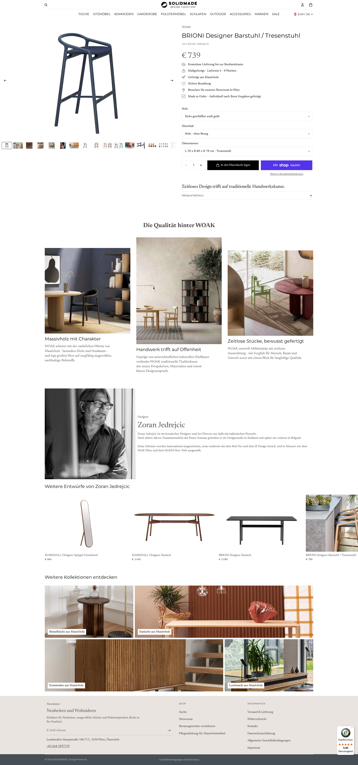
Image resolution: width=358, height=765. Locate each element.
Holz (185, 108)
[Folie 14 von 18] (152, 145)
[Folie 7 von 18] (74, 145)
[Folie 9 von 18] (96, 145)
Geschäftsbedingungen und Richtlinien (179, 760)
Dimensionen (190, 143)
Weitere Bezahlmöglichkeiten (286, 174)
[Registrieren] (169, 730)
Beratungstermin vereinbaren (197, 726)
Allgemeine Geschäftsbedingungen (269, 740)
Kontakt (252, 726)
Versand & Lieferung (260, 711)
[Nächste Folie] (173, 81)
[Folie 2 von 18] (18, 145)
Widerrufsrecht (256, 718)
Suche (183, 711)
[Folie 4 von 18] (40, 145)
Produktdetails (192, 195)
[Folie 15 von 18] (163, 145)
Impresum (253, 747)
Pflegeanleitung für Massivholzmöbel (202, 733)
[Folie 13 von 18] (141, 145)
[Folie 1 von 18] (7, 145)
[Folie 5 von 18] (51, 145)
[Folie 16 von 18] (175, 145)
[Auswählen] (124, 546)
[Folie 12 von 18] (130, 145)
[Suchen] (46, 5)
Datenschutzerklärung (261, 733)
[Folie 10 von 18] (107, 145)
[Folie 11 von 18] (119, 145)
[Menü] (352, 728)
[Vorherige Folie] (4, 81)
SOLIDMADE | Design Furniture (70, 759)
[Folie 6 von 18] (63, 145)
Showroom (186, 718)
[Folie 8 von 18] (85, 145)
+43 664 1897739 (58, 746)
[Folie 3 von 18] (29, 145)
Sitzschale (188, 126)
